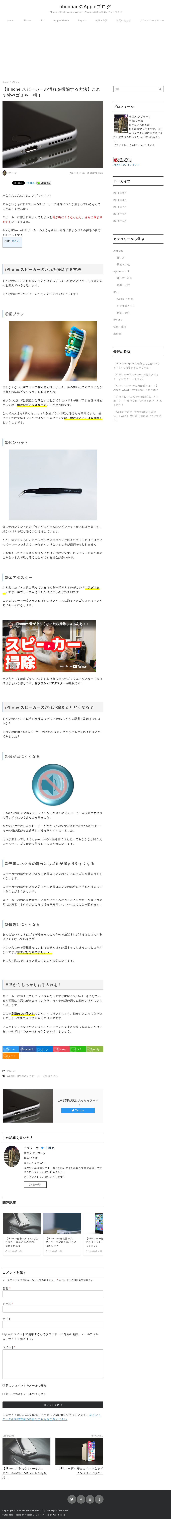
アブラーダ (12, 173)
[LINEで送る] (43, 183)
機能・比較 (123, 264)
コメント (9, 1347)
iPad (42, 20)
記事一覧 (35, 1184)
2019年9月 (120, 192)
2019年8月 (120, 199)
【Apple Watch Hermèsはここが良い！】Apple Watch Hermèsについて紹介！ (137, 415)
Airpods (82, 20)
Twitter (79, 1110)
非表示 (16, 241)
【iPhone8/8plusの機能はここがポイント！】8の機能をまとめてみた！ (137, 365)
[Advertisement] (85, 52)
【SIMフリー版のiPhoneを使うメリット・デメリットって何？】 (136, 376)
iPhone (27, 20)
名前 (7, 1288)
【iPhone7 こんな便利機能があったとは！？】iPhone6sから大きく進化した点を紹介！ (137, 400)
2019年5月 (120, 220)
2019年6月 (120, 213)
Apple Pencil (125, 298)
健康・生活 (102, 20)
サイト (7, 1319)
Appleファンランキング (126, 164)
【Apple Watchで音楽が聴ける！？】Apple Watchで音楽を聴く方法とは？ (135, 387)
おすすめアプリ (126, 305)
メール (8, 1304)
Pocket (31, 183)
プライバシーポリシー (152, 20)
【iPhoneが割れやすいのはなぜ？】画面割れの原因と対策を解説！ (25, 1472)
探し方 (121, 257)
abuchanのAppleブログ (86, 6)
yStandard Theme (12, 1514)
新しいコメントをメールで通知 (26, 1385)
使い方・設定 (125, 278)
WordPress (59, 1514)
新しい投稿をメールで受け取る (26, 1394)
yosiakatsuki (32, 1514)
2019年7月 (120, 206)
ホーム (10, 20)
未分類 (117, 333)
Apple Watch (61, 20)
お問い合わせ (123, 20)
